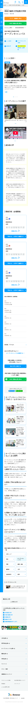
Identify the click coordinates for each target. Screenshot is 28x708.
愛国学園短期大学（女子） (11, 621)
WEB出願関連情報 (19, 27)
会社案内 (22, 698)
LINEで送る (19, 390)
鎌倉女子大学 (8, 619)
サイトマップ (17, 683)
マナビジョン (5, 3)
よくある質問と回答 (5, 686)
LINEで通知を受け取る (15, 23)
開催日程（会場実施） (22, 47)
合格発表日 (8, 574)
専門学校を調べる (5, 643)
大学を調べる (4, 638)
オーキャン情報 (8, 27)
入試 (19, 569)
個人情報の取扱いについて (19, 680)
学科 (7, 559)
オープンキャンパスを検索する (14, 353)
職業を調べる (4, 653)
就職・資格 (20, 564)
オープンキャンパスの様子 (22, 41)
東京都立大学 (8, 612)
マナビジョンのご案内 (5, 680)
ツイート (12, 390)
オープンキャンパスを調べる (8, 648)
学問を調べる (4, 658)
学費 (7, 564)
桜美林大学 (7, 617)
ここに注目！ (9, 41)
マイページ (4, 663)
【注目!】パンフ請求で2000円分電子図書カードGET (13, 5)
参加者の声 (8, 46)
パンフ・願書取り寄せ (16, 18)
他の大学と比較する (15, 366)
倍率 (19, 574)
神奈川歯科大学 (9, 614)
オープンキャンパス (21, 559)
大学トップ (8, 554)
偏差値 (7, 569)
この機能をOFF (14, 601)
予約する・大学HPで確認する (15, 236)
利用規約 (3, 683)
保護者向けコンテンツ (6, 674)
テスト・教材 (4, 669)
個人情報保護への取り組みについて (11, 698)
